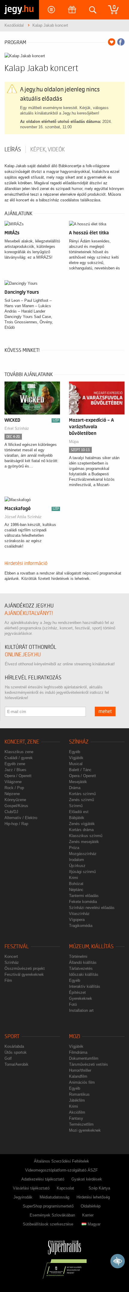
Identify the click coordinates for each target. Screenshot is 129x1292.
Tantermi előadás (84, 895)
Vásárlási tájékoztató (31, 1188)
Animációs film (82, 1082)
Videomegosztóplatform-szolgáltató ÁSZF (61, 1170)
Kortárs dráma (81, 829)
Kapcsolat (65, 1188)
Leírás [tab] (12, 149)
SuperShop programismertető (48, 1206)
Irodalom (76, 859)
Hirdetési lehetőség (93, 1197)
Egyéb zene (14, 764)
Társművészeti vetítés (88, 1064)
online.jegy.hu (23, 655)
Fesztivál (16, 946)
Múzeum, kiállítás (91, 946)
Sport (12, 1036)
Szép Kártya (99, 1188)
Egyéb (74, 752)
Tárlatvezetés (81, 968)
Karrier (88, 1215)
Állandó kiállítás (83, 962)
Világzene (13, 782)
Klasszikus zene (18, 752)
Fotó (73, 1004)
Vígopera (77, 919)
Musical (75, 764)
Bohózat (76, 883)
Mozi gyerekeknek (85, 1130)
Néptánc (76, 889)
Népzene (12, 794)
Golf (8, 1058)
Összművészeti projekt (24, 968)
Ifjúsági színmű (82, 871)
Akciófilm (77, 1112)
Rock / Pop (14, 788)
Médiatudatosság (54, 1197)
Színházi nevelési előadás (92, 907)
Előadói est (78, 811)
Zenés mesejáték (84, 841)
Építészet (77, 992)
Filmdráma (78, 1052)
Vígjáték (76, 758)
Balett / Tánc (80, 770)
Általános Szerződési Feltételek (61, 1161)
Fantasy (76, 1118)
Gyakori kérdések (86, 1179)
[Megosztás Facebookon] (120, 42)
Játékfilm (77, 1100)
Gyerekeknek (80, 998)
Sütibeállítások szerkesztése (48, 1224)
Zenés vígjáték (82, 823)
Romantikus (79, 1094)
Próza (74, 847)
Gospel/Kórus (16, 805)
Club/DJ (11, 811)
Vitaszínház (79, 913)
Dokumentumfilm (83, 1058)
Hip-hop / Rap (16, 823)
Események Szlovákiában (52, 1215)
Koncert (11, 956)
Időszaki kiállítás (83, 974)
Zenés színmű (81, 799)
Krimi (73, 877)
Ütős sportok (15, 1052)
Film (8, 980)
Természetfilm (81, 1124)
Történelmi (78, 956)
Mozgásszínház (83, 853)
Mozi (74, 1036)
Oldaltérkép (90, 1206)
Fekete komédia (83, 901)
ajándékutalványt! (28, 613)
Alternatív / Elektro (20, 817)
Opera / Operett (18, 776)
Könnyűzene (15, 799)
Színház (78, 742)
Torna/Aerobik (16, 1064)
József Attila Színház (23, 517)
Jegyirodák (23, 1197)
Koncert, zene (21, 742)
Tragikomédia (80, 925)
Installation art (81, 1010)
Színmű (75, 805)
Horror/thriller (80, 1070)
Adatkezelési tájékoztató (42, 1179)
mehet (105, 711)
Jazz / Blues (15, 770)
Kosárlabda (14, 1046)
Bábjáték (76, 817)
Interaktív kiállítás (84, 986)
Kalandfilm (78, 1076)
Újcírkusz (77, 865)
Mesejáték (78, 782)
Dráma (74, 788)
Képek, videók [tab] (47, 149)
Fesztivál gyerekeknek (24, 974)
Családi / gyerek (18, 758)
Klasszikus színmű (85, 835)
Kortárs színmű (82, 794)
